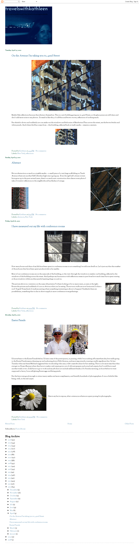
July (11, 504)
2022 (9, 452)
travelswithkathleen (26, 9)
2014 (9, 475)
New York (21, 153)
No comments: (41, 151)
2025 (9, 443)
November (14, 493)
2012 (9, 481)
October (13, 496)
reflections (30, 153)
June (12, 507)
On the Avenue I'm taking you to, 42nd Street (36, 56)
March (12, 528)
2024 (10, 446)
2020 (10, 457)
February (13, 531)
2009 (10, 537)
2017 (9, 466)
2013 (9, 478)
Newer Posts (10, 424)
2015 (9, 472)
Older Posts (129, 424)
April (12, 513)
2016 (9, 469)
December (14, 490)
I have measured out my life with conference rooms (38, 226)
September (14, 499)
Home (70, 424)
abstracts (20, 217)
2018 (9, 463)
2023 (9, 449)
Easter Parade (19, 320)
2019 (9, 460)
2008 (10, 540)
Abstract (16, 163)
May (11, 510)
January (13, 534)
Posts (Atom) (20, 429)
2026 (10, 440)
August (13, 501)
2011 (9, 484)
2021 (9, 454)
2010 (9, 487)
